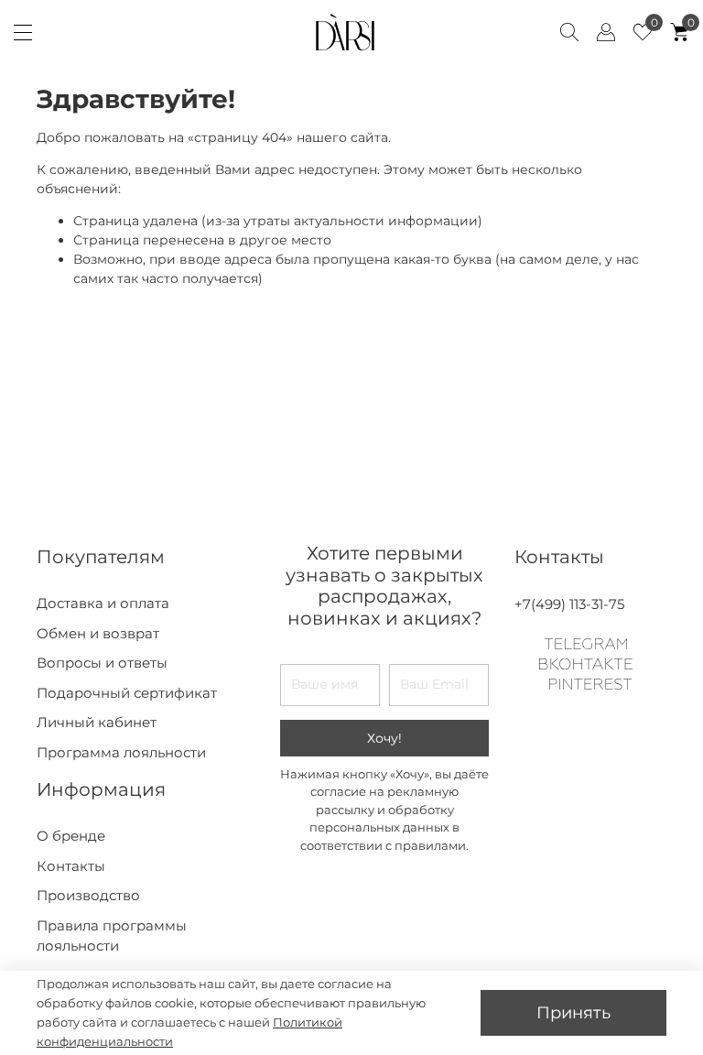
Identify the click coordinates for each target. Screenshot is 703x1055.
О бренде (71, 835)
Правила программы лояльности (112, 936)
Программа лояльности (121, 752)
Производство (88, 895)
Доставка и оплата (103, 603)
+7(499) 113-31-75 (569, 604)
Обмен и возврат (98, 633)
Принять (573, 1012)
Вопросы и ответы (102, 662)
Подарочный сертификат (127, 693)
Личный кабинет (97, 722)
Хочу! (384, 738)
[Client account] (606, 32)
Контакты (71, 866)
